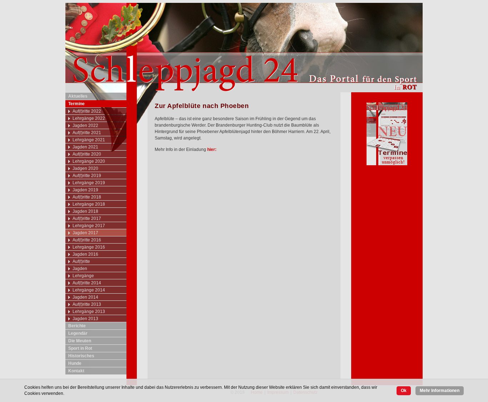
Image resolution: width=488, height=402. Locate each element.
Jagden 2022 (85, 125)
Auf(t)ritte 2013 (87, 304)
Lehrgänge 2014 (89, 290)
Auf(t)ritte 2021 (87, 132)
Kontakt (76, 370)
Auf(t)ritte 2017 (87, 218)
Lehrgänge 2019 (89, 182)
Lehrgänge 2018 (89, 204)
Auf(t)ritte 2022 (87, 111)
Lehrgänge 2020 (89, 161)
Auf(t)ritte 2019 (87, 175)
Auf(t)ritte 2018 (87, 197)
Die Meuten (79, 340)
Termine (76, 103)
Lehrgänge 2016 (89, 247)
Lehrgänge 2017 (89, 225)
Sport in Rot (80, 348)
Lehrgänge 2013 (89, 311)
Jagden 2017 (85, 232)
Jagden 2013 (85, 318)
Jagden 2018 (85, 211)
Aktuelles (78, 96)
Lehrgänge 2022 (89, 118)
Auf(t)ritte (81, 261)
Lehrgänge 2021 (89, 139)
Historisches (81, 355)
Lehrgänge (83, 275)
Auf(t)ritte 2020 (87, 154)
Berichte (77, 325)
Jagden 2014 (85, 297)
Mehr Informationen (439, 390)
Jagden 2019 (85, 189)
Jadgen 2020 (85, 168)
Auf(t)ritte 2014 (87, 282)
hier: (211, 149)
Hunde (74, 363)
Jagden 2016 (85, 254)
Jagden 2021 (85, 146)
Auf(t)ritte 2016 (87, 239)
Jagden (80, 268)
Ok (404, 390)
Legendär (78, 333)
